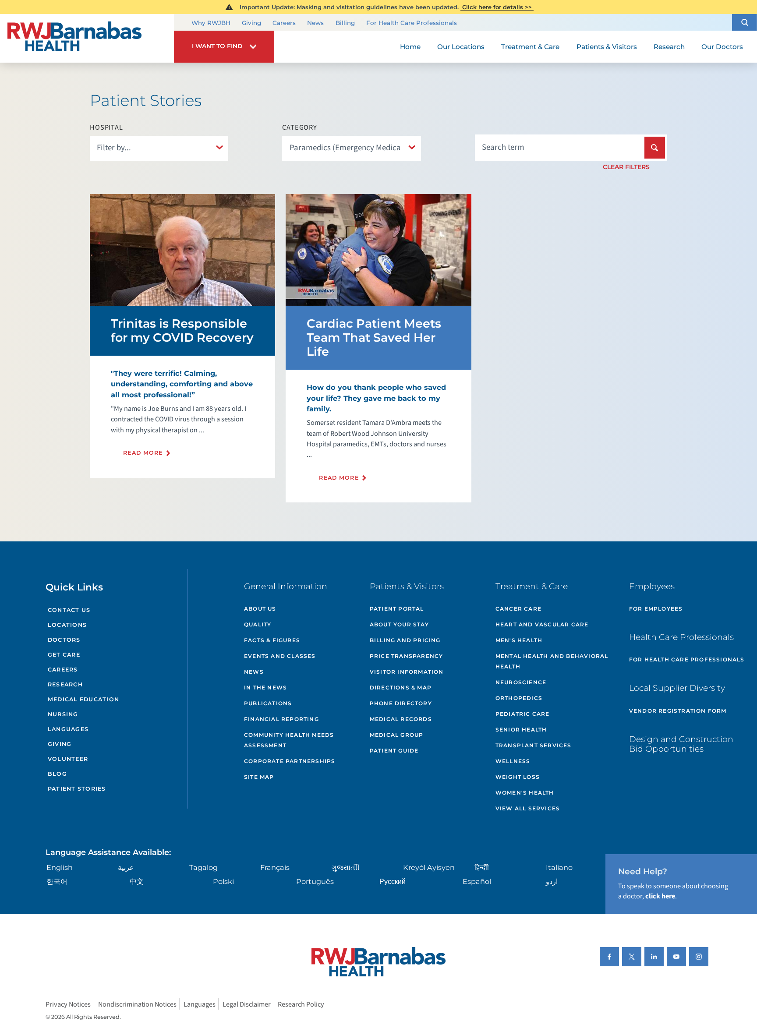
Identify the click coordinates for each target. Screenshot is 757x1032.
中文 (137, 881)
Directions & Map (401, 687)
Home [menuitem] (410, 46)
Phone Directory (401, 703)
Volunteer (68, 759)
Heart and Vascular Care (542, 624)
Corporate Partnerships (289, 761)
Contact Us (69, 610)
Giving (251, 22)
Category (299, 127)
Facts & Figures (272, 640)
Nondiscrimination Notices (137, 1004)
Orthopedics (518, 698)
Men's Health (518, 640)
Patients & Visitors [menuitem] (607, 46)
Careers (284, 22)
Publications (268, 703)
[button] (744, 22)
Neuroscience (520, 682)
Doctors (64, 639)
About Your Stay (399, 624)
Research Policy (301, 1004)
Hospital (106, 127)
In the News (265, 687)
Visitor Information (407, 671)
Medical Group (397, 735)
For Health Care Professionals (411, 22)
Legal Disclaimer (247, 1004)
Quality (257, 624)
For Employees (656, 608)
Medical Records (401, 719)
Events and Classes (280, 656)
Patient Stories (77, 788)
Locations (67, 625)
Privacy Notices (68, 1004)
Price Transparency (406, 656)
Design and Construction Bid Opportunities (681, 744)
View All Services (527, 808)
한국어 (56, 881)
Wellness (513, 761)
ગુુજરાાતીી (346, 867)
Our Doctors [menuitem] (722, 46)
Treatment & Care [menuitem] (530, 46)
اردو (552, 881)
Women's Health (524, 792)
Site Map (259, 777)
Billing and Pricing (405, 640)
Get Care (64, 654)
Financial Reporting (281, 719)
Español (477, 881)
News (315, 22)
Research (65, 684)
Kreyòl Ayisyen (429, 867)
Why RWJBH (210, 22)
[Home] (87, 38)
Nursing (63, 714)
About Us (260, 608)
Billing (345, 22)
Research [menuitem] (669, 46)
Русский (392, 881)
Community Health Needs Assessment (289, 740)
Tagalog (203, 867)
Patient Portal (397, 608)
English (59, 867)
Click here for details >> (497, 7)
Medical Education (83, 699)
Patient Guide (394, 750)
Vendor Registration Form (678, 710)
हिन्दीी (481, 867)
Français (275, 867)
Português (315, 881)
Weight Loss (517, 777)
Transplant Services (533, 745)
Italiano (559, 867)
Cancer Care (518, 608)
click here (660, 896)
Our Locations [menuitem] (461, 46)
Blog (57, 773)
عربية (126, 867)
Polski (223, 881)
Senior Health (521, 729)
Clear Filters (626, 167)
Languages (68, 729)
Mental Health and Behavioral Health (551, 661)
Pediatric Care (522, 713)
